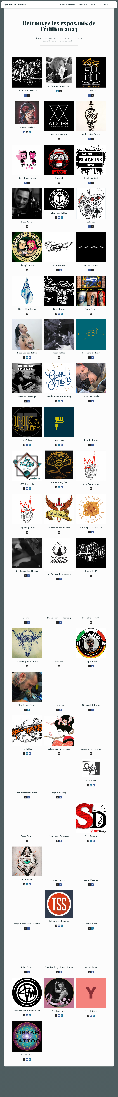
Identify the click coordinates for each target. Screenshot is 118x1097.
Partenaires (83, 4)
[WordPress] (57, 91)
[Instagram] (28, 95)
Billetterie (104, 4)
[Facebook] (25, 95)
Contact (93, 4)
